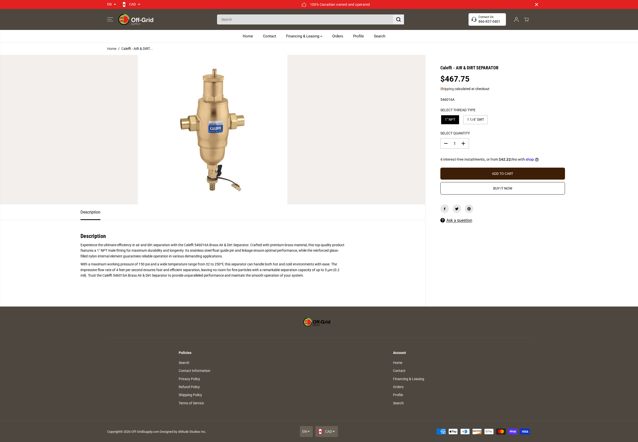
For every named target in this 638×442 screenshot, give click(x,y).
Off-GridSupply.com (145, 432)
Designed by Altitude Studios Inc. (183, 432)
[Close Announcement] (536, 4)
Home (248, 36)
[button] (110, 19)
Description (90, 212)
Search (379, 36)
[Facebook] (444, 209)
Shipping (447, 89)
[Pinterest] (469, 209)
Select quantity (455, 133)
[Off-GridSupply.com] (135, 19)
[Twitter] (457, 209)
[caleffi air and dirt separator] (212, 130)
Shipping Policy (190, 395)
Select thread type (458, 110)
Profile (358, 36)
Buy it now (502, 188)
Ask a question (459, 220)
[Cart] (526, 19)
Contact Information (194, 371)
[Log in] (516, 19)
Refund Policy (189, 387)
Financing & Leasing (303, 36)
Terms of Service (191, 403)
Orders (337, 36)
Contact (269, 36)
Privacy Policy (189, 379)
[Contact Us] (487, 19)
